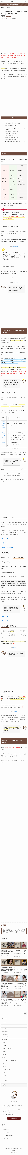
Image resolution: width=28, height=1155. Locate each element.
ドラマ (4, 1051)
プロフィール (6, 1138)
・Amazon (3, 538)
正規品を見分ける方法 (12, 125)
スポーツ (5, 1054)
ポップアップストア (11, 139)
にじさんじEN (6, 1034)
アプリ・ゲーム (6, 1069)
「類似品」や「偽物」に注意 (13, 123)
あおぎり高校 (6, 1036)
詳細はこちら (14, 1118)
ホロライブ (5, 1028)
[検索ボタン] (26, 1)
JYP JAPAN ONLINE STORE (4, 425)
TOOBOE (5, 1023)
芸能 (4, 1042)
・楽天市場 (4, 543)
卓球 (4, 1057)
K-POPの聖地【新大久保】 (13, 137)
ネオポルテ (5, 1039)
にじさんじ (5, 1031)
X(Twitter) (15, 246)
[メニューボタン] (1, 1)
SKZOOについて (9, 122)
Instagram (15, 277)
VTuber (4, 1026)
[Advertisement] (14, 38)
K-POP (9, 16)
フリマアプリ (10, 135)
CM (3, 1063)
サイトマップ (6, 1132)
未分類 (4, 1075)
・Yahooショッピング (6, 547)
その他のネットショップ (12, 133)
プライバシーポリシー (8, 1135)
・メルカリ (4, 616)
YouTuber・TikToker (7, 1048)
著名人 (4, 1066)
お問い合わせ (6, 1129)
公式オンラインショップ (12, 131)
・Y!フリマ (4, 620)
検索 (25, 1013)
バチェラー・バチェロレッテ (9, 1060)
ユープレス (14, 1)
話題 (4, 1072)
